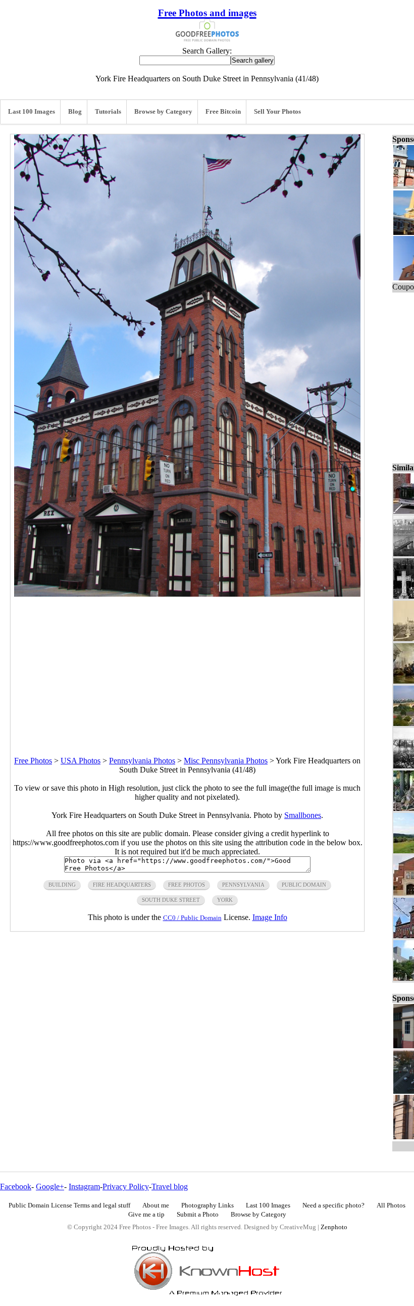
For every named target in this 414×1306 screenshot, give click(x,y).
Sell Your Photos (277, 111)
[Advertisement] (187, 667)
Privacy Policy (125, 1186)
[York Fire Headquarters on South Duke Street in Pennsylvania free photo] (187, 594)
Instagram (84, 1186)
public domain (304, 885)
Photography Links (207, 1205)
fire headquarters (122, 885)
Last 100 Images (31, 111)
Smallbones (302, 815)
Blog (75, 111)
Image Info (269, 917)
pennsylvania (243, 885)
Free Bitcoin (223, 111)
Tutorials (108, 111)
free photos (186, 885)
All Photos (391, 1205)
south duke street (171, 900)
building (62, 885)
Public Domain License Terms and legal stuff (69, 1205)
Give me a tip (146, 1214)
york (225, 900)
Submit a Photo (198, 1214)
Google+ (50, 1186)
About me (155, 1205)
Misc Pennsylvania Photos (226, 760)
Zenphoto (334, 1227)
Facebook (15, 1186)
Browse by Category (163, 111)
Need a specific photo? (333, 1205)
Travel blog (169, 1186)
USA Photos (80, 760)
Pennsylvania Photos (142, 760)
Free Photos (33, 760)
